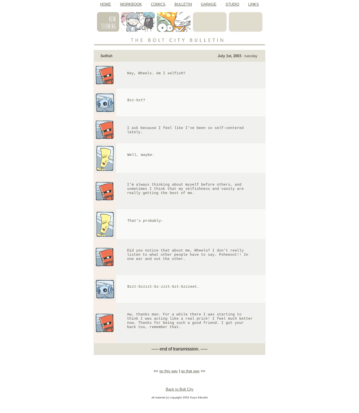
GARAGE (209, 4)
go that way (190, 371)
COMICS (158, 4)
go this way (168, 371)
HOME (105, 4)
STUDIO (232, 4)
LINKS (253, 4)
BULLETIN (183, 4)
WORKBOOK (131, 4)
